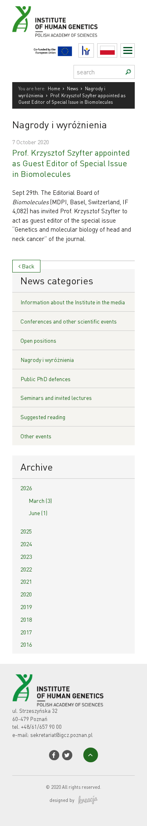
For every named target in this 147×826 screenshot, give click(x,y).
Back (27, 266)
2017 (26, 632)
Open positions (38, 340)
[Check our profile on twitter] (67, 755)
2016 (26, 644)
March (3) (40, 500)
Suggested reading (42, 416)
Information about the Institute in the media (72, 302)
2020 (26, 594)
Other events (35, 436)
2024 (26, 543)
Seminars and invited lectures (56, 397)
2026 (26, 487)
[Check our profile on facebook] (54, 755)
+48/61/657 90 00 (41, 726)
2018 (26, 619)
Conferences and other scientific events (68, 321)
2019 (26, 606)
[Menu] (127, 50)
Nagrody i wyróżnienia (47, 359)
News (72, 89)
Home (54, 89)
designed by (61, 800)
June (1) (38, 512)
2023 (26, 556)
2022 (26, 569)
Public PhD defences (45, 378)
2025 (26, 531)
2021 (26, 581)
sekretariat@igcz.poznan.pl (61, 734)
